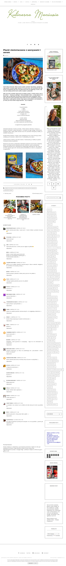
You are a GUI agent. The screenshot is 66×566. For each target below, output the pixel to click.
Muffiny (49, 253)
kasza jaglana (51, 343)
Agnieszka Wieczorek (11, 357)
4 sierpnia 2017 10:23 (14, 271)
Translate (57, 535)
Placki (11, 188)
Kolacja (55, 241)
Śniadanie (50, 401)
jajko (54, 337)
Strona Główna (7, 1)
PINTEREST (46, 553)
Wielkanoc (50, 282)
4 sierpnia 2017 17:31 (14, 324)
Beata (7, 412)
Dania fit (49, 224)
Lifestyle (27, 1)
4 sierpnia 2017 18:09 (15, 339)
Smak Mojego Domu (10, 294)
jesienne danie (51, 340)
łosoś (55, 398)
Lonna (7, 309)
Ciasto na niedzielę (52, 218)
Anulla (8, 388)
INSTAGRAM (37, 553)
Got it (36, 563)
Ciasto (54, 215)
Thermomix (56, 273)
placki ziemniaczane (19, 188)
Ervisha (8, 395)
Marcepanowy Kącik (11, 228)
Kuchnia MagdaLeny (11, 380)
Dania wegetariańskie (52, 227)
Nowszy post (7, 193)
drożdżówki (50, 320)
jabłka (49, 337)
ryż (58, 375)
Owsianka (50, 259)
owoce (56, 352)
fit (57, 326)
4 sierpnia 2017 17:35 (21, 332)
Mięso (55, 250)
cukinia (49, 305)
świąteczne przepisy (52, 404)
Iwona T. (8, 317)
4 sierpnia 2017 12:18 (14, 279)
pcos (49, 355)
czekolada (55, 305)
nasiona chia (50, 352)
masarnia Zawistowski (52, 349)
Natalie (8, 365)
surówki (53, 378)
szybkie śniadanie (51, 384)
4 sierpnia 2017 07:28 (13, 244)
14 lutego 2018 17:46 (18, 419)
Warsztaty (50, 279)
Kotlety (49, 244)
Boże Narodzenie (51, 212)
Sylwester (50, 273)
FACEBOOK (22, 553)
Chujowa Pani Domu (11, 262)
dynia (49, 326)
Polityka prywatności (56, 1)
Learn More (30, 563)
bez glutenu (50, 291)
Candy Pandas (9, 403)
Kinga (7, 324)
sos (48, 378)
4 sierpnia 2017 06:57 (16, 237)
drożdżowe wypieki (52, 317)
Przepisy (15, 1)
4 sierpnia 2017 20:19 (21, 357)
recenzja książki (51, 375)
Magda (8, 271)
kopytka (58, 343)
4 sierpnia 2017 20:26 (15, 365)
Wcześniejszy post (37, 193)
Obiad (7, 188)
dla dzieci (56, 311)
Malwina (8, 339)
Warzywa (34, 188)
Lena (7, 244)
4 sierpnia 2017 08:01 (14, 252)
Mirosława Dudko (10, 348)
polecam (28, 188)
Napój (49, 256)
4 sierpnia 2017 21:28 (19, 372)
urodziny (50, 387)
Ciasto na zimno (51, 221)
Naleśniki (55, 253)
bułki (49, 294)
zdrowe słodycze (52, 395)
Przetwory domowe (52, 265)
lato (59, 346)
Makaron (50, 250)
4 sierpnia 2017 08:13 (21, 262)
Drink (49, 233)
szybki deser (50, 381)
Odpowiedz (9, 233)
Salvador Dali (9, 419)
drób (58, 323)
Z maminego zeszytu (11, 332)
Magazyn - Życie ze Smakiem (54, 247)
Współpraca (34, 1)
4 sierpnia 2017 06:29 (20, 228)
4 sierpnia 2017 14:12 (15, 286)
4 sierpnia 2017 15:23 (22, 301)
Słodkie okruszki (10, 372)
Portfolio (33, 4)
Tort (49, 276)
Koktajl (49, 241)
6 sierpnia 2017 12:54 (15, 395)
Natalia (8, 286)
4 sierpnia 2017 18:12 (20, 348)
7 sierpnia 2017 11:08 (14, 412)
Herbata (54, 233)
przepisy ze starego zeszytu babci (55, 369)
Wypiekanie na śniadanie (53, 285)
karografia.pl (61, 557)
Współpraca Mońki (8, 190)
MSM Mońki (29, 122)
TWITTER (28, 553)
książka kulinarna (52, 346)
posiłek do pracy (51, 366)
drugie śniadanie (51, 323)
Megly (7, 252)
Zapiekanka (50, 288)
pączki (49, 372)
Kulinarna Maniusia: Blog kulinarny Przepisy (20, 557)
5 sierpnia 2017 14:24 (14, 388)
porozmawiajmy (51, 363)
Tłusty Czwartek (55, 276)
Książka (54, 244)
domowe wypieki (51, 314)
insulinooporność (52, 334)
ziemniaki (50, 398)
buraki (56, 291)
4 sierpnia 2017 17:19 (15, 317)
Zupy (56, 288)
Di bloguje (8, 237)
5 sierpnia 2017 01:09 (20, 380)
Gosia (7, 279)
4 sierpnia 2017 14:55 (20, 294)
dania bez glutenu (52, 308)
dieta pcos (50, 311)
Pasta (55, 259)
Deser (57, 230)
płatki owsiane (56, 372)
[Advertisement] (33, 34)
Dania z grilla (51, 230)
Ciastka (49, 215)
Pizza (49, 262)
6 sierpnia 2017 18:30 (18, 403)
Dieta (21, 1)
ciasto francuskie (52, 302)
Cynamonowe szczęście (11, 301)
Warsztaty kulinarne (44, 1)
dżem (53, 326)
